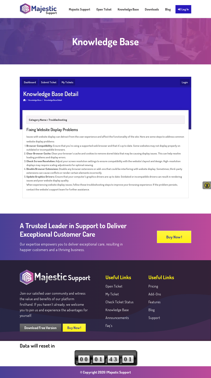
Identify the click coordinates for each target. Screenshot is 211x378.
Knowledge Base (34, 100)
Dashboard (30, 82)
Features (154, 302)
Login (185, 82)
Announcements (117, 317)
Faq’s (109, 325)
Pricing (153, 286)
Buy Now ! (174, 236)
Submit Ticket (48, 82)
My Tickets (67, 82)
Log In (185, 9)
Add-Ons (154, 294)
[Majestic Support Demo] (38, 7)
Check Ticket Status (120, 302)
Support (154, 317)
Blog (151, 310)
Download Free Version (40, 328)
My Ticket (112, 294)
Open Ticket (114, 286)
